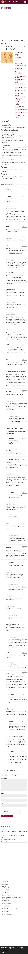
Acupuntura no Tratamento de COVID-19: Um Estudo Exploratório (12, 836)
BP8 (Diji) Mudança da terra (21, 76)
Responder (24, 187)
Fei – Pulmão (6, 900)
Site (2, 803)
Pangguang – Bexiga (8, 909)
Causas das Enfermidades (7, 895)
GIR (12, 160)
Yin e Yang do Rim (6, 887)
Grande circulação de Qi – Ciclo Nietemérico (12, 897)
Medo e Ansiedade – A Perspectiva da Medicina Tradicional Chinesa (14, 832)
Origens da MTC (5, 881)
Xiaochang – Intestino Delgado (10, 908)
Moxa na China (4, 841)
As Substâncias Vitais (7, 891)
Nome (2, 793)
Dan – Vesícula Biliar (8, 914)
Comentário (4, 778)
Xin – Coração (7, 906)
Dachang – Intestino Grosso (10, 902)
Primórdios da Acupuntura (8, 883)
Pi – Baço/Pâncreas (8, 905)
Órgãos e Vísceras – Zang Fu (8, 898)
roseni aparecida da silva (12, 624)
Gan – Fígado (6, 913)
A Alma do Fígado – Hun (6, 829)
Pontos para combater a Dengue (8, 839)
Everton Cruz (9, 272)
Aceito (3, 952)
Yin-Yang (4, 886)
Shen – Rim (6, 911)
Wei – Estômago (7, 903)
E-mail (3, 798)
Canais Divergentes (6, 894)
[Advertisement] (14, 24)
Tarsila (8, 344)
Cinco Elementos (6, 889)
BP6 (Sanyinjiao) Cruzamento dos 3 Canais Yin (20, 70)
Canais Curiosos (5, 892)
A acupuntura (5, 884)
